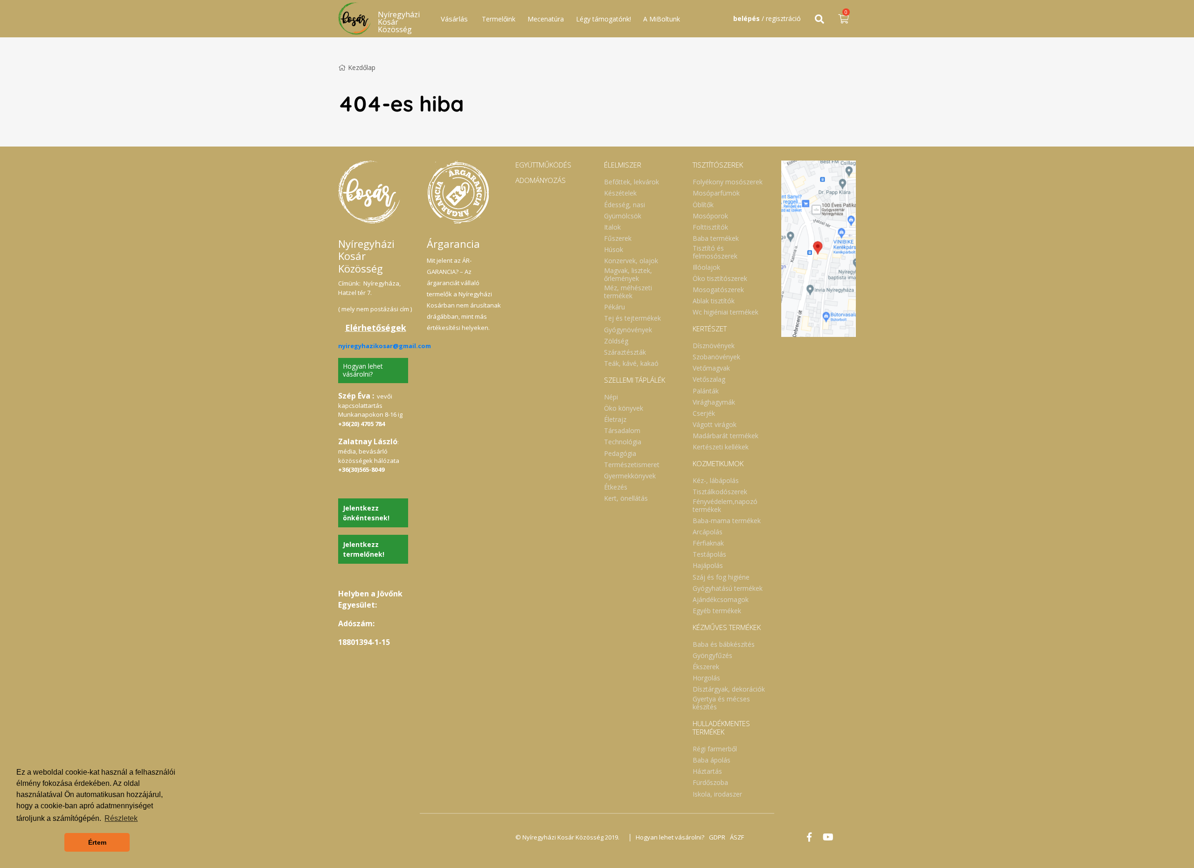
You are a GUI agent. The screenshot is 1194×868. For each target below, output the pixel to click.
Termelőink (498, 18)
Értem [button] (97, 842)
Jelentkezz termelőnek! (363, 549)
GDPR (717, 837)
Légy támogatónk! (603, 18)
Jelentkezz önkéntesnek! (366, 513)
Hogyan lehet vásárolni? (363, 370)
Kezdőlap (361, 67)
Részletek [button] (121, 818)
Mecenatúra (546, 18)
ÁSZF (737, 837)
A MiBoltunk (661, 18)
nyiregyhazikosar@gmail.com (384, 346)
